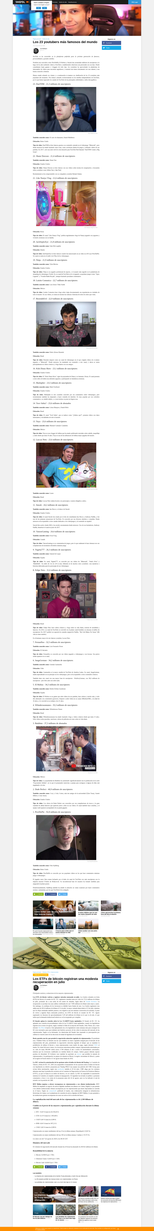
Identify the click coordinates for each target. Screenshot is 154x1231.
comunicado (53, 1091)
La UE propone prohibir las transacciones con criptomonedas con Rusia (56, 1179)
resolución (61, 1069)
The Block (41, 1028)
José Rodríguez (43, 48)
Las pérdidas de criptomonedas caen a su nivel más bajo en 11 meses (56, 1182)
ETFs (48, 972)
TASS (96, 1045)
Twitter (108, 48)
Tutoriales (55, 2)
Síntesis (45, 972)
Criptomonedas (54, 972)
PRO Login (135, 2)
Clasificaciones (72, 2)
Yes (44, 8)
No (38, 8)
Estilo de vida (63, 2)
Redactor (42, 50)
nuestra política (41, 1229)
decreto (79, 1054)
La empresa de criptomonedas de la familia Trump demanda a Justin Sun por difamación (61, 1176)
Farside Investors (91, 1001)
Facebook (109, 43)
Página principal (37, 39)
